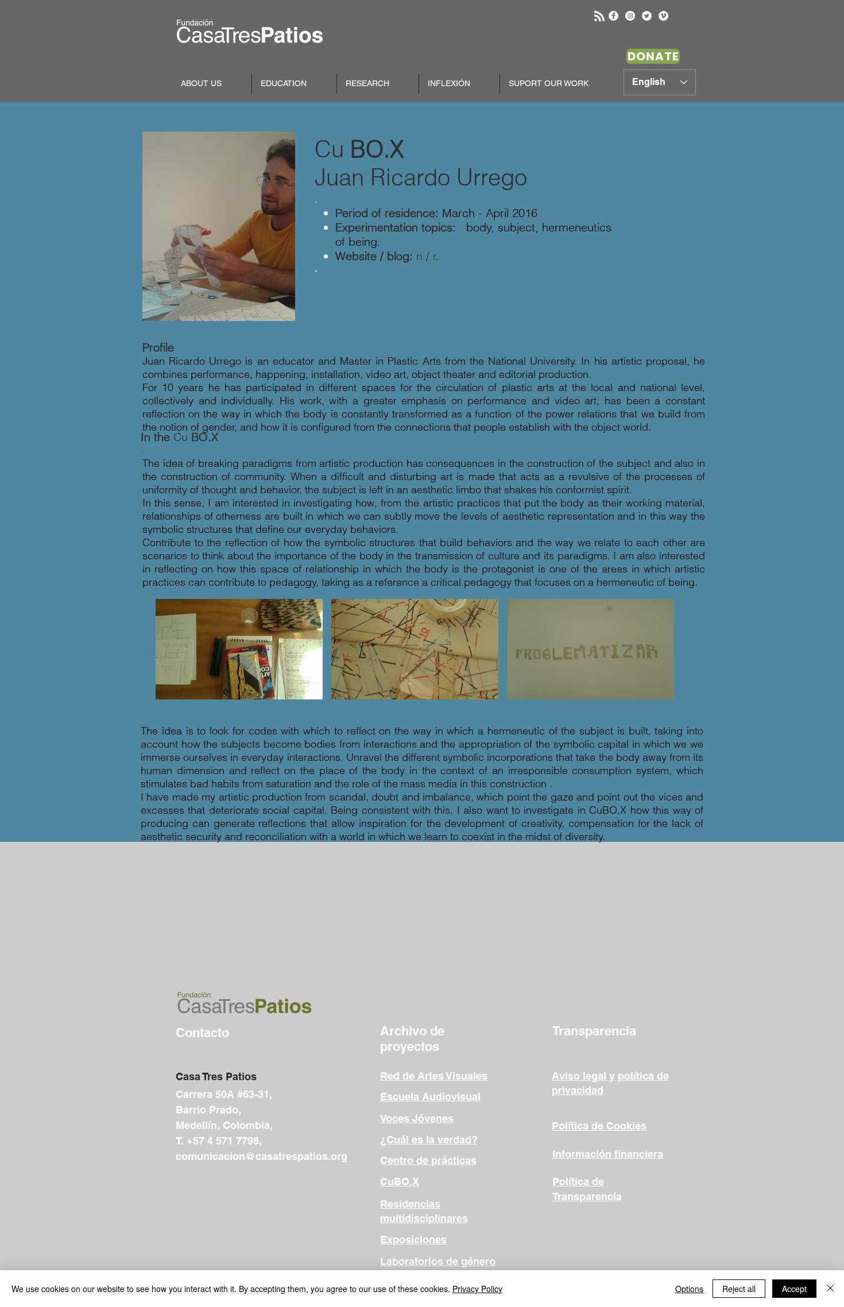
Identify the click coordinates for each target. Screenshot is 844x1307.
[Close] (830, 1288)
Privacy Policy (477, 1288)
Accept (794, 1288)
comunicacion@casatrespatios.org (261, 1156)
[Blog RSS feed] (599, 16)
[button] (239, 649)
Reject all (739, 1288)
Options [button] (689, 1288)
